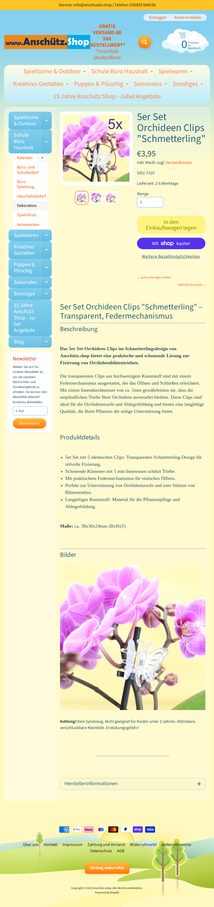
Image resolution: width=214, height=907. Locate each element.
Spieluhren (27, 215)
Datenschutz (101, 851)
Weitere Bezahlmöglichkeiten (171, 256)
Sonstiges (188, 84)
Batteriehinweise (176, 845)
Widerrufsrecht (143, 845)
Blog (33, 343)
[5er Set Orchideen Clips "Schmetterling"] (81, 197)
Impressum (72, 845)
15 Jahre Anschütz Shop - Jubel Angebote (107, 96)
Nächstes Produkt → (191, 285)
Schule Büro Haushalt (122, 72)
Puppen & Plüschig (102, 84)
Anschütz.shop (102, 888)
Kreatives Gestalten (41, 84)
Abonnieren (29, 423)
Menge (143, 194)
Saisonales (151, 84)
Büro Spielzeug (25, 184)
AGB (120, 851)
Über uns (31, 845)
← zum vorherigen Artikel (154, 277)
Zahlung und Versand (106, 845)
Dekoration (27, 205)
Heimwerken (28, 225)
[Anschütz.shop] (47, 42)
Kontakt (51, 845)
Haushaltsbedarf (31, 196)
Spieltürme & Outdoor (55, 72)
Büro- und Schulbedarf (28, 169)
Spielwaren (176, 72)
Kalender (32, 159)
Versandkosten (179, 162)
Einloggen (158, 17)
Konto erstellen (187, 17)
